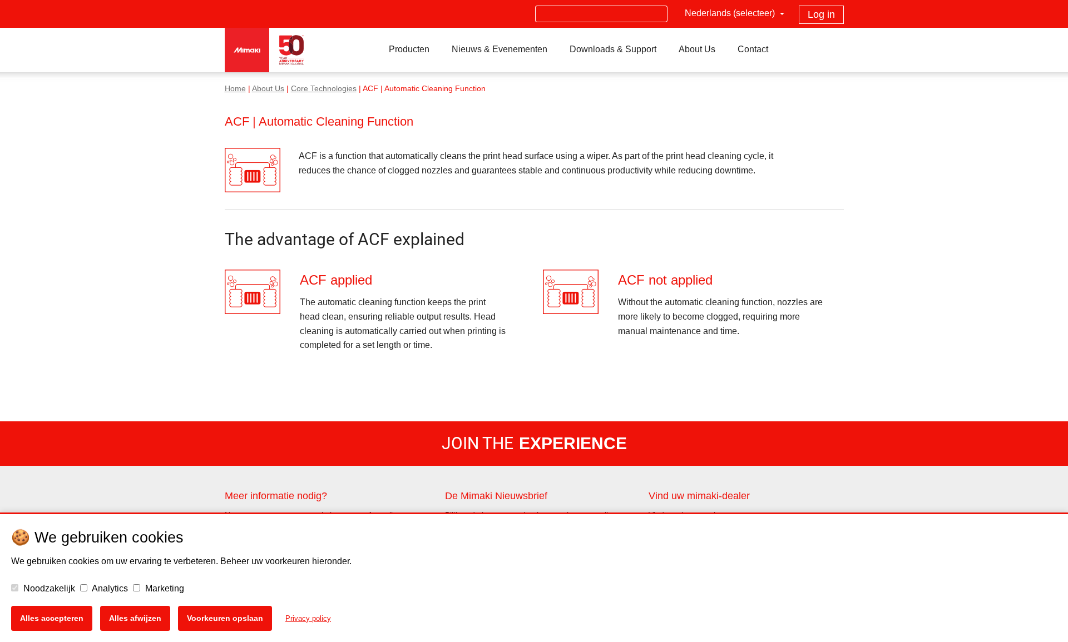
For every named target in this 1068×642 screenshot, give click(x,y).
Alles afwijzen (135, 618)
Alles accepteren (51, 618)
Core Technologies (324, 88)
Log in (821, 14)
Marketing (163, 588)
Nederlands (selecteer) (731, 13)
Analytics (109, 588)
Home (235, 88)
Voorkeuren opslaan (225, 618)
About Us (268, 88)
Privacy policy (308, 618)
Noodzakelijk (48, 588)
